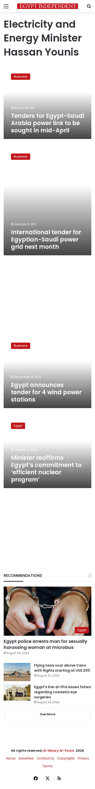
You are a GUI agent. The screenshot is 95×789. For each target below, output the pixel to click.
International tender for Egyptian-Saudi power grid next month (46, 239)
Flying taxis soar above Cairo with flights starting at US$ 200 (62, 668)
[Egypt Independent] (47, 6)
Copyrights (66, 758)
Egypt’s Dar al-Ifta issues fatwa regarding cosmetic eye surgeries (62, 692)
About (10, 758)
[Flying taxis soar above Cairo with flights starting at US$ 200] (17, 672)
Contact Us (45, 758)
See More (47, 714)
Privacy (83, 758)
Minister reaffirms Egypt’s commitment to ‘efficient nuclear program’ (46, 468)
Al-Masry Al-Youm (58, 750)
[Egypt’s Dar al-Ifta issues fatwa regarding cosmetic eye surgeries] (17, 692)
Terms (48, 766)
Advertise (26, 758)
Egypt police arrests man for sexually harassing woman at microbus (45, 644)
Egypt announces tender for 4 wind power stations (46, 392)
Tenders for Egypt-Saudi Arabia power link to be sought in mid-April (47, 123)
